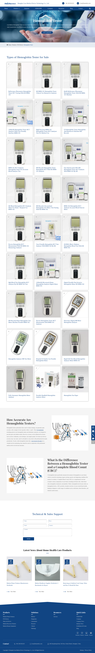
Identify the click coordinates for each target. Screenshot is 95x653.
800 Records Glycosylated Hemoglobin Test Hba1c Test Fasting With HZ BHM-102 (47, 207)
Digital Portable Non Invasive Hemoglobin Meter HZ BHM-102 (74, 283)
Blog (71, 8)
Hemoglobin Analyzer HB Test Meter (19, 359)
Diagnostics (34, 619)
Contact (81, 8)
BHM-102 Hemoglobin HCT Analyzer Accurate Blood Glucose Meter (74, 207)
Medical (33, 616)
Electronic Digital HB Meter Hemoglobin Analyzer (72, 321)
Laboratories (34, 621)
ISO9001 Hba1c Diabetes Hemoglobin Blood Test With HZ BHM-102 (74, 245)
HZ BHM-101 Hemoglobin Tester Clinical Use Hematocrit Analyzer (46, 92)
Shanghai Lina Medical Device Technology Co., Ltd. (33, 3)
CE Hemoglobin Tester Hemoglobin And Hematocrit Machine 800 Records (75, 131)
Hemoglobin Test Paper (71, 395)
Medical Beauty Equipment (9, 626)
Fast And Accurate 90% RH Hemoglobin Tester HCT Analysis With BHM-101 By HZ (74, 169)
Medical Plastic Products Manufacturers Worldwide (17, 584)
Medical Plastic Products (8, 616)
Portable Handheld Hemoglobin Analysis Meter (45, 396)
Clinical (33, 626)
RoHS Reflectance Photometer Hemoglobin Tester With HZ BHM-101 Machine (74, 93)
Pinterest (82, 635)
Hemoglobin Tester (28, 45)
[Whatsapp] (93, 427)
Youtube (91, 635)
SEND (28, 539)
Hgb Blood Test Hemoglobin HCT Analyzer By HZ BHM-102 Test (18, 283)
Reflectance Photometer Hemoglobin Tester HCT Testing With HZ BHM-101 (19, 93)
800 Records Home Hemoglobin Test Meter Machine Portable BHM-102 (19, 321)
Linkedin (86, 635)
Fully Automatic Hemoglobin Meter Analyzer (19, 396)
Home (6, 8)
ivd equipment (40, 430)
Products (16, 8)
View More (13, 591)
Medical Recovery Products (9, 623)
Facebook (78, 635)
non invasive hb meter (37, 441)
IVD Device (20, 45)
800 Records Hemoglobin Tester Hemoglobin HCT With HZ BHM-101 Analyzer (46, 169)
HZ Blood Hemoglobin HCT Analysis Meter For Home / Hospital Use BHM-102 (19, 207)
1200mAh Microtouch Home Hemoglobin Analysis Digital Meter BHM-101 (47, 284)
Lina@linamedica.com (85, 3)
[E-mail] (93, 431)
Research (33, 623)
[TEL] (93, 435)
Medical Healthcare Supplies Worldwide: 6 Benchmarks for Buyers (46, 584)
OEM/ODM (38, 8)
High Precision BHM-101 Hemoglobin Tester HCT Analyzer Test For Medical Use (46, 131)
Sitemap (82, 650)
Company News (80, 621)
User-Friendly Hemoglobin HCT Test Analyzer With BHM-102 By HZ (47, 245)
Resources (61, 8)
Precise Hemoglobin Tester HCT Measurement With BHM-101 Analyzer (46, 322)
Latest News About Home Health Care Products (47, 550)
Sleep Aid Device (7, 621)
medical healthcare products (55, 27)
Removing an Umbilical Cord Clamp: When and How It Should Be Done (75, 584)
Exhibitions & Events (81, 626)
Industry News (79, 623)
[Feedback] (93, 438)
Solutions (26, 8)
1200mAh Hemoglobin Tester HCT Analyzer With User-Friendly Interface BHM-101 (19, 131)
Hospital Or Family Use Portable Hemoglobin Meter (46, 359)
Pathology (33, 628)
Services (56, 616)
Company (50, 8)
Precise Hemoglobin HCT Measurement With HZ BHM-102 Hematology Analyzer (18, 245)
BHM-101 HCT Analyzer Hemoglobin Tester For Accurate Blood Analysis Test (18, 169)
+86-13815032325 (69, 3)
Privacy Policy (88, 650)
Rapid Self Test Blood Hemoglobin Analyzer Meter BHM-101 (74, 359)
